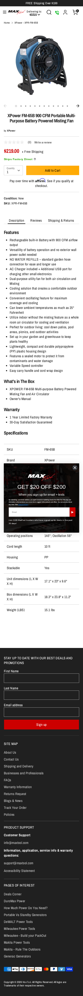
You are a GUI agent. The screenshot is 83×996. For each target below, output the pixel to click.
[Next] (78, 106)
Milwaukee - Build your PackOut (25, 935)
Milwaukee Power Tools (19, 928)
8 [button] (48, 106)
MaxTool (27, 982)
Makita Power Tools (17, 942)
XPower (11, 130)
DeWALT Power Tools (18, 921)
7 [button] (44, 106)
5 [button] (35, 106)
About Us (10, 752)
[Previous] (5, 106)
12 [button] (67, 106)
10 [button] (58, 106)
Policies (9, 814)
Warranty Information (18, 786)
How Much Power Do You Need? (25, 907)
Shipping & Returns (61, 220)
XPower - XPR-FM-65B (26, 22)
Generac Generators (17, 956)
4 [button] (30, 106)
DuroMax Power (14, 901)
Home (7, 22)
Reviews (36, 220)
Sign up (41, 724)
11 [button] (62, 106)
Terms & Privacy (23, 504)
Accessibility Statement (19, 870)
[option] (41, 65)
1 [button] (16, 106)
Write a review (43, 142)
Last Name (11, 688)
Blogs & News (13, 800)
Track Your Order (15, 807)
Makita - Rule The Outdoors (22, 949)
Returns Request (15, 793)
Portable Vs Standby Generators (25, 914)
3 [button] (25, 106)
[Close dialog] (75, 467)
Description (16, 220)
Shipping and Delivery (18, 766)
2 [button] (21, 106)
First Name (11, 671)
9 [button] (53, 106)
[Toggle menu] (2, 12)
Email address (13, 705)
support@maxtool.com (18, 863)
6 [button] (39, 106)
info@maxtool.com (16, 842)
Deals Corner (12, 894)
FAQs (7, 780)
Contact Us (11, 759)
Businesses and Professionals (24, 773)
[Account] (65, 10)
